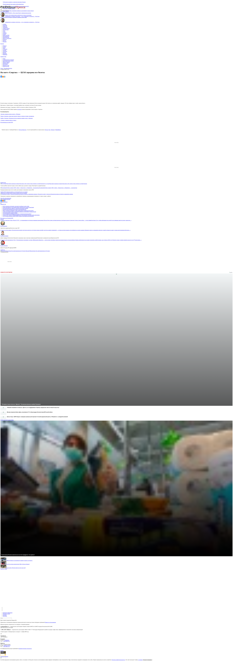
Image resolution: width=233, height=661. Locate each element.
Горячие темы (3, 56)
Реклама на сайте (6, 613)
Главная (4, 24)
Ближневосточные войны (8, 60)
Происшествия (6, 37)
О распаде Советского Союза (6, 220)
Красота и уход (6, 65)
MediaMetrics (58, 129)
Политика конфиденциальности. (118, 659)
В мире (4, 34)
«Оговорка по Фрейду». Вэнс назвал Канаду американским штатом (18, 210)
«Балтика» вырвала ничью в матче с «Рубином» (10, 114)
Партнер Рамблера (4, 656)
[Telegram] (4, 76)
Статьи (4, 46)
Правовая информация (7, 612)
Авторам (5, 614)
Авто (4, 30)
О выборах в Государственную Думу (8, 240)
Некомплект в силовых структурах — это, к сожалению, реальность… (20, 16)
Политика (5, 25)
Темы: (4, 58)
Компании (5, 54)
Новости (4, 45)
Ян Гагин (37, 16)
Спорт (4, 31)
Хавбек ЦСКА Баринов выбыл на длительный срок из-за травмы (14, 191)
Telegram (52, 129)
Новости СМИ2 (3, 568)
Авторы (4, 50)
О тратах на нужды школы (5, 230)
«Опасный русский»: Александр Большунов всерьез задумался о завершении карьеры (55, 194)
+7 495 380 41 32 (6, 646)
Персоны (5, 53)
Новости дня (3, 204)
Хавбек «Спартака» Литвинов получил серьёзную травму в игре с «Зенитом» (16, 118)
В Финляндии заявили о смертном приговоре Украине (14, 2)
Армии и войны (6, 28)
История (4, 41)
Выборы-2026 (6, 63)
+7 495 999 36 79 (6, 641)
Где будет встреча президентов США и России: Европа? (18, 564)
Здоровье (5, 32)
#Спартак (5, 199)
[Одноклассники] (3, 76)
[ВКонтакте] (1, 76)
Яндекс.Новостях (22, 129)
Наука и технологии (7, 38)
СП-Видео (5, 49)
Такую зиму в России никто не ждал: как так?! (16, 567)
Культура (5, 39)
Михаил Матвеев (4, 245)
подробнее (140, 659)
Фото (4, 47)
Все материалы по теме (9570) (6, 122)
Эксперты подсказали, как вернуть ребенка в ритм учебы (15, 17)
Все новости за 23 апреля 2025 (6, 218)
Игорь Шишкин (3, 226)
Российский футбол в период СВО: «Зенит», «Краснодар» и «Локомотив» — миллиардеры (58, 187)
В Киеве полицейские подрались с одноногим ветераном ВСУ (17, 213)
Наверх (2, 650)
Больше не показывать (147, 659)
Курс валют (5, 64)
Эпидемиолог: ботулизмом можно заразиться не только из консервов (18, 207)
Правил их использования (50, 622)
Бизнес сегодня (6, 35)
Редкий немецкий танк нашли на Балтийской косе (13, 4)
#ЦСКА (8, 199)
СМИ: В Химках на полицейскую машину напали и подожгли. (19, 560)
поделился (19, 109)
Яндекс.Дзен (47, 129)
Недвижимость (6, 36)
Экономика (5, 27)
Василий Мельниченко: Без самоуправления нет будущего (38, 250)
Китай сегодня (6, 66)
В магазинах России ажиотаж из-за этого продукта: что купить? (18, 554)
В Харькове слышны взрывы (10, 212)
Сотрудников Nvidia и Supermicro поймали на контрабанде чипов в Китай (18, 10)
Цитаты (4, 52)
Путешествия (5, 29)
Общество (5, 26)
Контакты (5, 616)
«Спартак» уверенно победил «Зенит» (8, 120)
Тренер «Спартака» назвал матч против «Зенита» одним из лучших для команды (17, 116)
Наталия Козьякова (4, 235)
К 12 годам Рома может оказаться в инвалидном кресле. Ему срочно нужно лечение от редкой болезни (65, 183)
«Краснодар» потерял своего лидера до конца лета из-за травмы (13, 193)
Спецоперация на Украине (8, 59)
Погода (4, 40)
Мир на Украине (6, 61)
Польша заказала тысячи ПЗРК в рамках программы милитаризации (18, 216)
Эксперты (5, 51)
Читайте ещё (3, 182)
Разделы (2, 43)
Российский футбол (8, 68)
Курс (1, 11)
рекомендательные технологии (25, 648)
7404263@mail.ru (7, 645)
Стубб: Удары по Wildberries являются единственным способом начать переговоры (21, 215)
